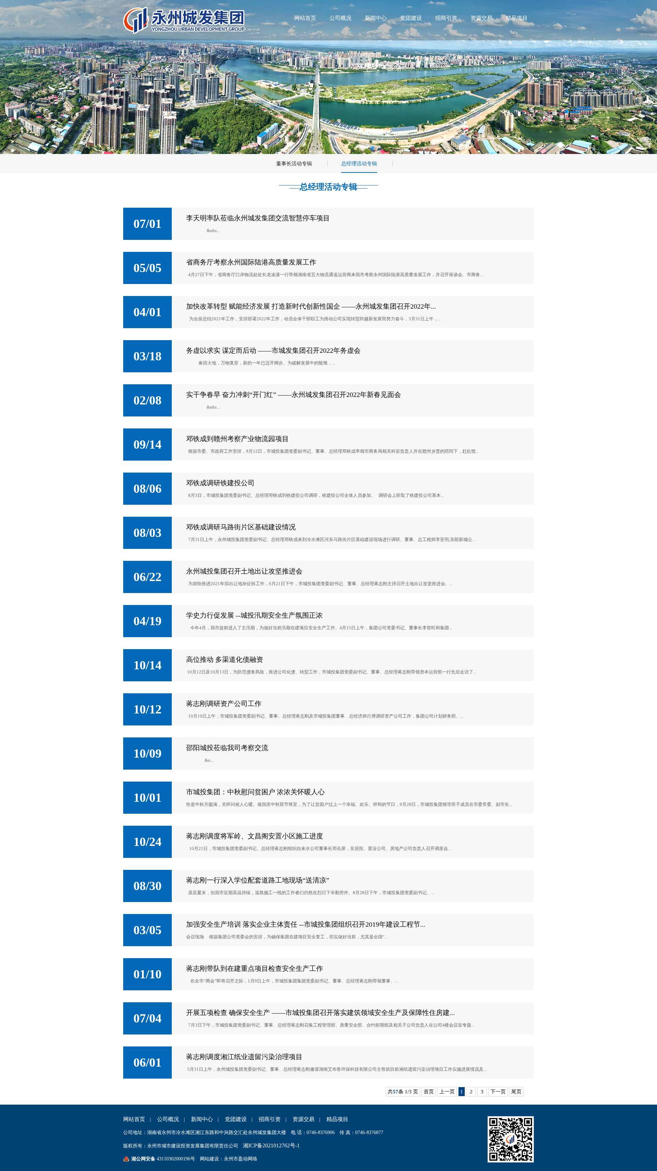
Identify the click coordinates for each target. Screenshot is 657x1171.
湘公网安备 (143, 1158)
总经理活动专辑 (359, 163)
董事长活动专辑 (294, 163)
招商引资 (446, 18)
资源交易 (481, 18)
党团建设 (411, 18)
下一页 (498, 1091)
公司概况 (340, 18)
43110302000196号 (175, 1158)
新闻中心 (376, 18)
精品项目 (517, 18)
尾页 (516, 1091)
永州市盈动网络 (240, 1158)
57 (395, 1091)
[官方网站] (185, 32)
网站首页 (305, 18)
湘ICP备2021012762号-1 (271, 1145)
